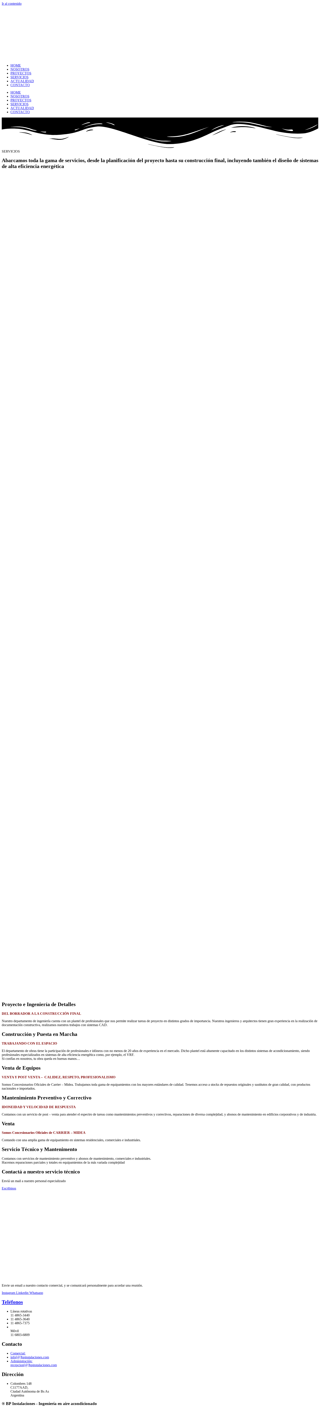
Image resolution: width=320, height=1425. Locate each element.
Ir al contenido (12, 3)
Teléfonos (12, 1302)
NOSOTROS (19, 69)
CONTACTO (20, 85)
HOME (15, 65)
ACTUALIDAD (22, 81)
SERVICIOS (19, 77)
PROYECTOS (20, 73)
